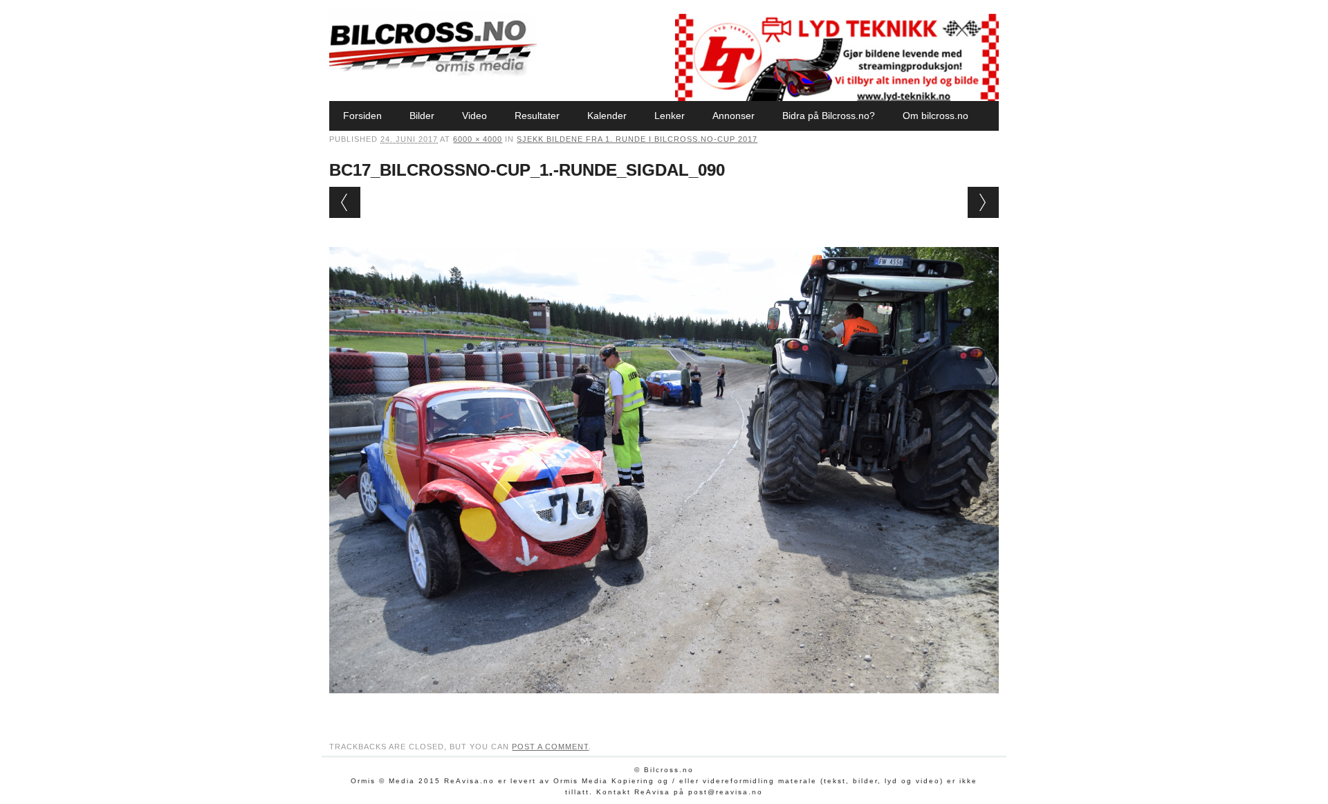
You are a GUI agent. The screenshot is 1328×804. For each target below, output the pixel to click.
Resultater (537, 115)
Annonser (733, 115)
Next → (983, 202)
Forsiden (362, 115)
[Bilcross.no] (433, 72)
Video (474, 115)
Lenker (669, 115)
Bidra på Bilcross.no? (828, 115)
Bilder (421, 115)
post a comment (550, 746)
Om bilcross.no (935, 115)
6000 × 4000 (477, 139)
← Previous (344, 202)
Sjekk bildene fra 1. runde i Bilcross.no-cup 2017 (637, 139)
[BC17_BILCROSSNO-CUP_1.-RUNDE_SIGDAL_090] (663, 706)
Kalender (607, 115)
